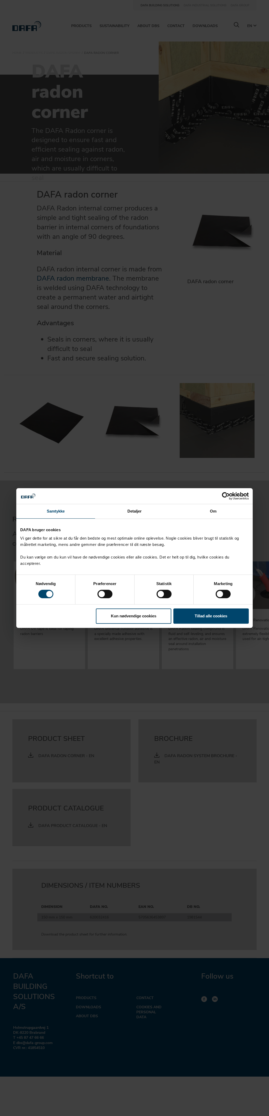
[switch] (104, 594)
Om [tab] (213, 511)
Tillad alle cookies (211, 616)
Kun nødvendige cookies (133, 616)
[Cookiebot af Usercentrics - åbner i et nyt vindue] (226, 496)
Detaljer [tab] (134, 511)
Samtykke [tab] (56, 511)
